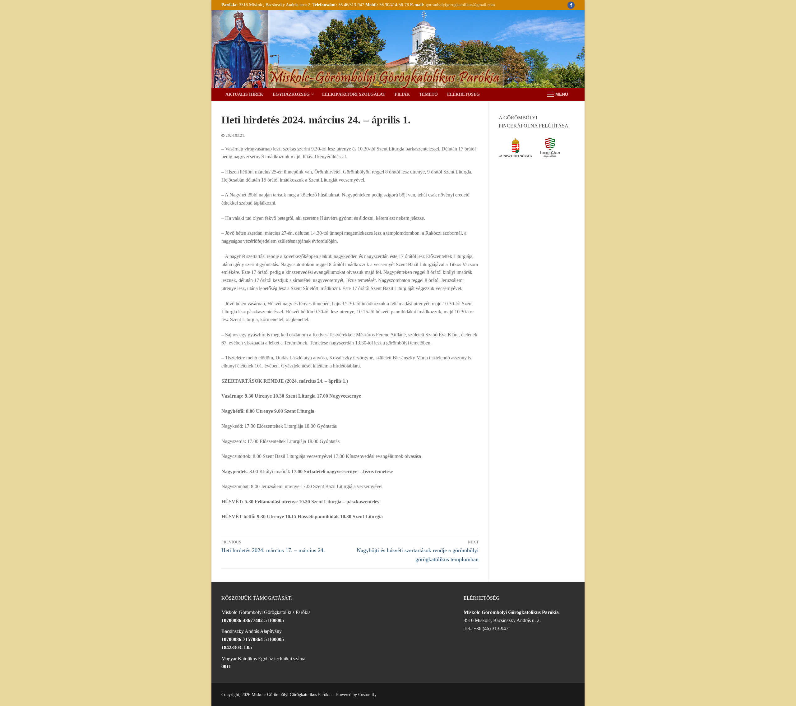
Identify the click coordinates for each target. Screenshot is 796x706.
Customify (367, 694)
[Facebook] (571, 5)
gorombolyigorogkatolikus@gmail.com (460, 4)
